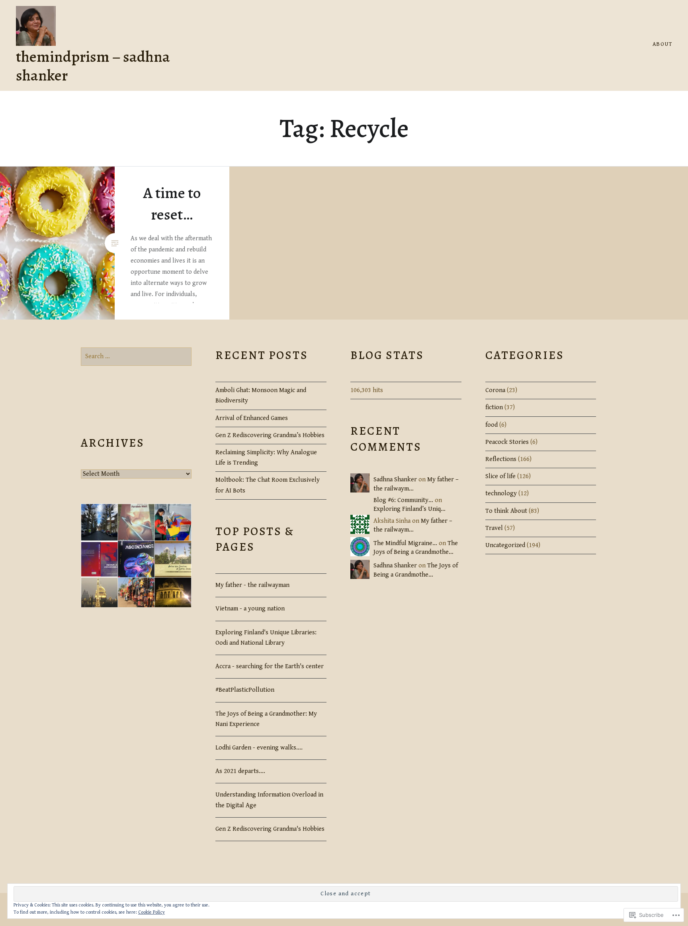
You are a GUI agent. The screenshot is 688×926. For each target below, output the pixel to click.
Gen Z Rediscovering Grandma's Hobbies (269, 829)
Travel (494, 528)
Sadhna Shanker (395, 479)
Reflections (500, 459)
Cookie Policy (151, 912)
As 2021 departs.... (240, 771)
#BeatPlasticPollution (244, 690)
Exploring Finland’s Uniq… (409, 509)
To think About (506, 511)
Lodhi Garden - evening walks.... (259, 747)
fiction (494, 407)
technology (501, 493)
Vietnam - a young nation (250, 608)
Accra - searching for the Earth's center (269, 666)
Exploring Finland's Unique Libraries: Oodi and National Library (266, 638)
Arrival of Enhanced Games (251, 418)
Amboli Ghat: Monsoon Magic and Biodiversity (260, 395)
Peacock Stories (507, 442)
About (662, 44)
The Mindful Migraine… (405, 543)
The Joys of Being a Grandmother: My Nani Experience (266, 719)
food (491, 425)
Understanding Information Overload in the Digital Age (269, 800)
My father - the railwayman (252, 585)
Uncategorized (505, 545)
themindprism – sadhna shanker (93, 66)
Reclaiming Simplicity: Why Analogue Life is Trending (266, 458)
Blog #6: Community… (403, 500)
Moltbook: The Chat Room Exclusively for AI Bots (267, 485)
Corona (495, 390)
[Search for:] (136, 356)
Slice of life (500, 476)
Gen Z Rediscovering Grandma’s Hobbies (269, 435)
